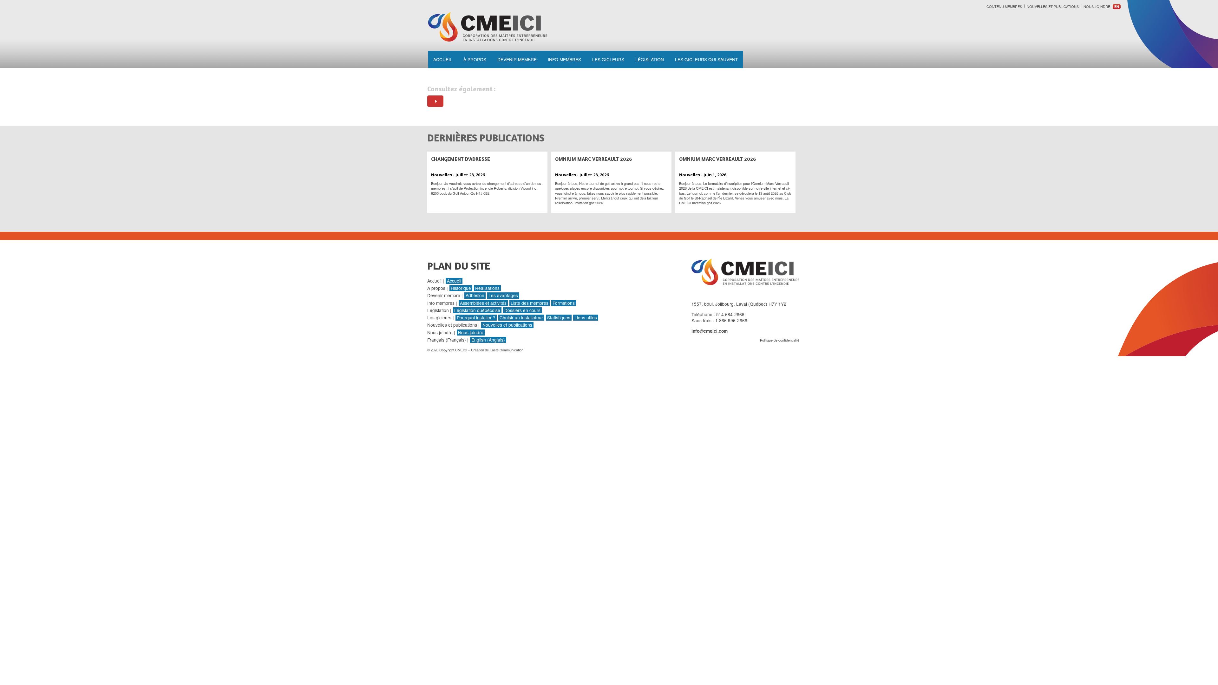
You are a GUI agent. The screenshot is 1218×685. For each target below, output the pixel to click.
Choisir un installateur (521, 318)
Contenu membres (1004, 6)
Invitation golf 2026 (588, 202)
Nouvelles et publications (1053, 6)
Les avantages (503, 295)
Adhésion (475, 295)
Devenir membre (517, 59)
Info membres (564, 59)
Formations (564, 303)
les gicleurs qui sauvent (706, 59)
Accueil (442, 59)
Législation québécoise (477, 310)
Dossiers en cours (522, 310)
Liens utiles (585, 318)
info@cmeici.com (709, 331)
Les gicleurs (608, 59)
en (1116, 6)
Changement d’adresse (460, 159)
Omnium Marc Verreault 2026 (593, 159)
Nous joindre (1097, 6)
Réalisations (487, 288)
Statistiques (558, 318)
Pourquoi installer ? (476, 318)
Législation (649, 59)
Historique (461, 288)
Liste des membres (529, 303)
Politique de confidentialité (779, 339)
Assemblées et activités (483, 303)
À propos (474, 59)
